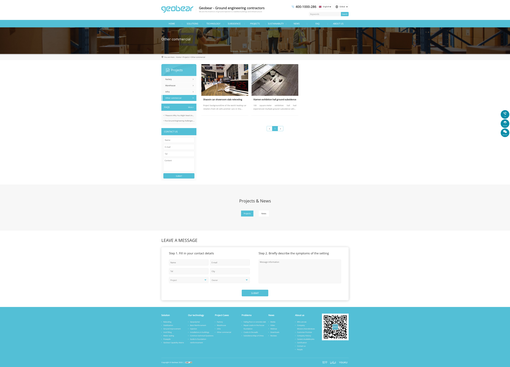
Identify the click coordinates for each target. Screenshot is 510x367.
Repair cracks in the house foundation (254, 327)
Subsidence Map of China (254, 335)
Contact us (301, 346)
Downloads (274, 332)
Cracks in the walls (251, 332)
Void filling (167, 332)
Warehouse (170, 85)
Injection (193, 329)
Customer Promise (304, 332)
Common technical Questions (201, 335)
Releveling (167, 322)
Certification (302, 342)
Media (272, 322)
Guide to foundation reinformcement (198, 341)
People (300, 349)
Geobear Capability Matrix (173, 342)
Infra (167, 91)
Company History (304, 335)
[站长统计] (188, 362)
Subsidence (234, 23)
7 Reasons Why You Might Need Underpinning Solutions (187, 115)
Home (172, 23)
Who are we (301, 322)
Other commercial (198, 57)
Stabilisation (168, 325)
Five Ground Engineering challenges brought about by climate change (192, 121)
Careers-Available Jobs (305, 339)
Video (272, 325)
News (297, 23)
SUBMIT (179, 176)
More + (191, 107)
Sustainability (276, 23)
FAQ (317, 23)
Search (344, 14)
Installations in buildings (199, 332)
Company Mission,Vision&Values (306, 327)
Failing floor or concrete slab (255, 322)
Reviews (273, 335)
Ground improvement (172, 329)
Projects (255, 23)
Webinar (273, 329)
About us (338, 23)
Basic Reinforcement (198, 325)
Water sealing (168, 335)
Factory (168, 79)
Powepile (167, 339)
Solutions (192, 23)
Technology (213, 23)
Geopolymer (195, 322)
